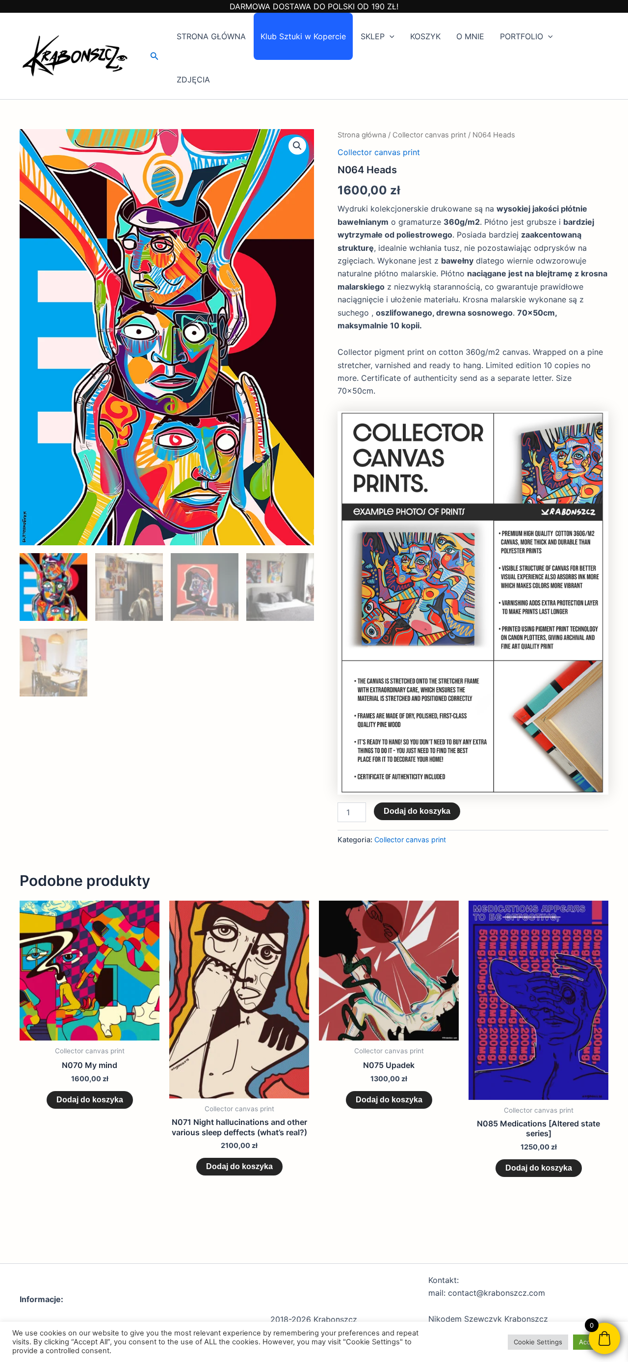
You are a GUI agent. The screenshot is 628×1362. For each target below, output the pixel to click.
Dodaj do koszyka (417, 811)
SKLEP (373, 36)
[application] (389, 36)
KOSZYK (425, 36)
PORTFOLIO (521, 36)
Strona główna (362, 135)
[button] (154, 56)
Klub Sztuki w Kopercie (303, 36)
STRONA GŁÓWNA (211, 36)
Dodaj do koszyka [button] (89, 1099)
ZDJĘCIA (193, 79)
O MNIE (470, 36)
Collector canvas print (429, 135)
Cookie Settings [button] (538, 1342)
